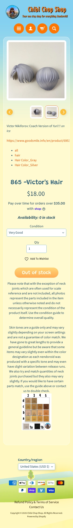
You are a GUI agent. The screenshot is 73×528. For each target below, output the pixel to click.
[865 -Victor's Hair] (51, 112)
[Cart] (42, 28)
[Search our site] (54, 28)
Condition (36, 226)
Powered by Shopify (36, 516)
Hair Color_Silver (26, 165)
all (16, 150)
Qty (36, 242)
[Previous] (10, 112)
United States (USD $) (34, 466)
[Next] (63, 112)
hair (17, 155)
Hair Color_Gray (25, 160)
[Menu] (19, 28)
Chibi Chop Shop (35, 513)
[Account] (31, 28)
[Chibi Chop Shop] (36, 11)
